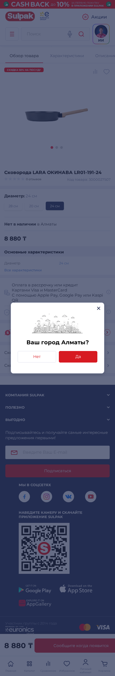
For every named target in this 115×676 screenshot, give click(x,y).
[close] (98, 308)
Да (78, 356)
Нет (37, 356)
